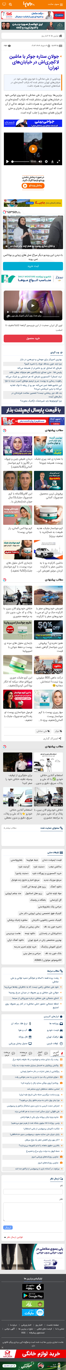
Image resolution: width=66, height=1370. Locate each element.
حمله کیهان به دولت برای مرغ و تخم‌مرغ (42, 1151)
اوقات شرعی (53, 1044)
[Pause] (6, 246)
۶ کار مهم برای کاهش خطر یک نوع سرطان (42, 1140)
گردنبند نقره (24, 867)
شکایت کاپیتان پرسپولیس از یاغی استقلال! (41, 1129)
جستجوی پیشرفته (37, 1333)
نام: (61, 1186)
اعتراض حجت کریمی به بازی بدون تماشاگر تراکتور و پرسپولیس (33, 1106)
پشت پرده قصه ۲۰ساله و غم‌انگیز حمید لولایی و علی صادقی (35, 980)
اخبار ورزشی (26, 1325)
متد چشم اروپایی (13, 893)
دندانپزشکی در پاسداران (50, 933)
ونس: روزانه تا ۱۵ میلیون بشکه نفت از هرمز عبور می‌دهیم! (35, 1123)
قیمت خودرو (53, 1030)
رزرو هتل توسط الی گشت (34, 887)
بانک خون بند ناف (53, 953)
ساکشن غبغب (55, 867)
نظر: (61, 1199)
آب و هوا (22, 1030)
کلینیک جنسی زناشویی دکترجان (46, 920)
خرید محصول (33, 338)
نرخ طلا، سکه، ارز (19, 1024)
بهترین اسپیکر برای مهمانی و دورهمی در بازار (41, 359)
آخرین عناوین (56, 1053)
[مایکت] (33, 1313)
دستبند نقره (39, 867)
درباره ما (13, 1325)
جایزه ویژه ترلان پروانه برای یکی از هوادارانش (39, 1117)
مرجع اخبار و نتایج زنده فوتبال (25, 880)
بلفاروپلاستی (16, 860)
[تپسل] (4, 212)
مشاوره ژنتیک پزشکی (17, 920)
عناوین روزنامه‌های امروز (48, 1163)
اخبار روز (39, 1325)
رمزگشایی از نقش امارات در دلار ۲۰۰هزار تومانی (39, 1071)
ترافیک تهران (52, 1037)
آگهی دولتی (10, 1329)
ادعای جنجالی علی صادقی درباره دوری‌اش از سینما (35, 998)
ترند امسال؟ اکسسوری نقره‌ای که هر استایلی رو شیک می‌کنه (34, 377)
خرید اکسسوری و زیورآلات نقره (47, 873)
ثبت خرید (33, 266)
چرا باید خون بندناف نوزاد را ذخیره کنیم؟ (43, 364)
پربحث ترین (7, 1053)
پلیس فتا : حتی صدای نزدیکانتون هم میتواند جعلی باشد (35, 372)
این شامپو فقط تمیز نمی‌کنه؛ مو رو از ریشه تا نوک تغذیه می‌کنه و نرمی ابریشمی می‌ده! (36, 387)
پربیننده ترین (23, 1053)
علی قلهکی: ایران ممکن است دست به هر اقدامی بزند (37, 1111)
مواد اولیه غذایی (53, 893)
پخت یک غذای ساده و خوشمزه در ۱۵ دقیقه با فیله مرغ (35, 1059)
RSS (23, 1333)
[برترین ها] (28, 4)
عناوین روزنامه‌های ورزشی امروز (45, 1157)
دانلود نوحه (30, 933)
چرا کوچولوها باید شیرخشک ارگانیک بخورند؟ (41, 401)
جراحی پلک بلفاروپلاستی (49, 907)
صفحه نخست (53, 1325)
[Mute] (11, 246)
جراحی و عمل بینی (32, 953)
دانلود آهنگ (55, 887)
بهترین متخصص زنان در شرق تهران (44, 940)
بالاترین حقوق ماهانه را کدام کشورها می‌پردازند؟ (39, 1145)
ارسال (8, 1227)
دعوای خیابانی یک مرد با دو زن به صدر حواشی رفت (36, 1077)
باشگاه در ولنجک (38, 900)
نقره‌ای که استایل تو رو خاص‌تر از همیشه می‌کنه (39, 368)
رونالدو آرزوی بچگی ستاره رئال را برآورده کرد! (39, 1083)
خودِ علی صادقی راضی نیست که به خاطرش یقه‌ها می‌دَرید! (31, 987)
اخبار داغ (40, 1053)
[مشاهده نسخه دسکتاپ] (4, 4)
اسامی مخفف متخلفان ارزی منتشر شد (43, 1089)
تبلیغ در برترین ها (25, 1329)
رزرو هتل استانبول (33, 893)
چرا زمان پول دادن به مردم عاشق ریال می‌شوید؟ (39, 1100)
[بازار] (33, 1304)
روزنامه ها (54, 1024)
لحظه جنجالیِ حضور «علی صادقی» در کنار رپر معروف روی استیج (32, 1005)
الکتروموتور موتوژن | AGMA (47, 960)
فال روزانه (23, 1037)
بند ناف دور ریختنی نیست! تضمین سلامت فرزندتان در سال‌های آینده (36, 395)
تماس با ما (60, 1329)
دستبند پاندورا (21, 873)
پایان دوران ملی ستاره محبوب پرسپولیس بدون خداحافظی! (34, 1134)
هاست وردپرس (13, 933)
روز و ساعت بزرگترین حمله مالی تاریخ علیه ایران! (39, 1094)
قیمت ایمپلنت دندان (51, 860)
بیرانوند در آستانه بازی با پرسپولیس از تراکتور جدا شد (37, 1169)
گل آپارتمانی (55, 900)
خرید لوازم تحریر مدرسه (25, 947)
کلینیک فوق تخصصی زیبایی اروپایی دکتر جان (40, 913)
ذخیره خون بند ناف (52, 927)
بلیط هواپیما (32, 860)
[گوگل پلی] (33, 1296)
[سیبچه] (33, 1288)
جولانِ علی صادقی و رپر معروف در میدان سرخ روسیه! (34, 992)
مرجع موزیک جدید (52, 880)
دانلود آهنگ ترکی (15, 940)
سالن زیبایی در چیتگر (29, 927)
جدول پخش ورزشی (18, 1044)
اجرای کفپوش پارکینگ (51, 947)
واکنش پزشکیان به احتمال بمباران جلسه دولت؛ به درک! (35, 1065)
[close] (2, 1347)
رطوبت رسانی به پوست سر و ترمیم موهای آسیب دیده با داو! (33, 381)
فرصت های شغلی (44, 1329)
